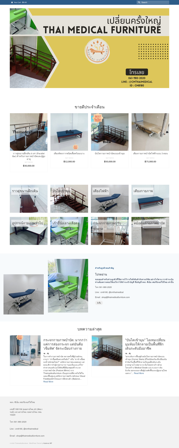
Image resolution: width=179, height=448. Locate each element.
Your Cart (20, 2)
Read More (48, 381)
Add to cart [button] (28, 166)
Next (166, 144)
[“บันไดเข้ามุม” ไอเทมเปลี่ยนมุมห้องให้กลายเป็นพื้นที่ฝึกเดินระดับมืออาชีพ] (107, 350)
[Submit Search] (139, 2)
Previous (12, 144)
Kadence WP (47, 443)
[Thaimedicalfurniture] (89, 48)
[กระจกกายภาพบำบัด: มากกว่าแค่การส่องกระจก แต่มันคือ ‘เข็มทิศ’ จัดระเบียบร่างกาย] (25, 350)
